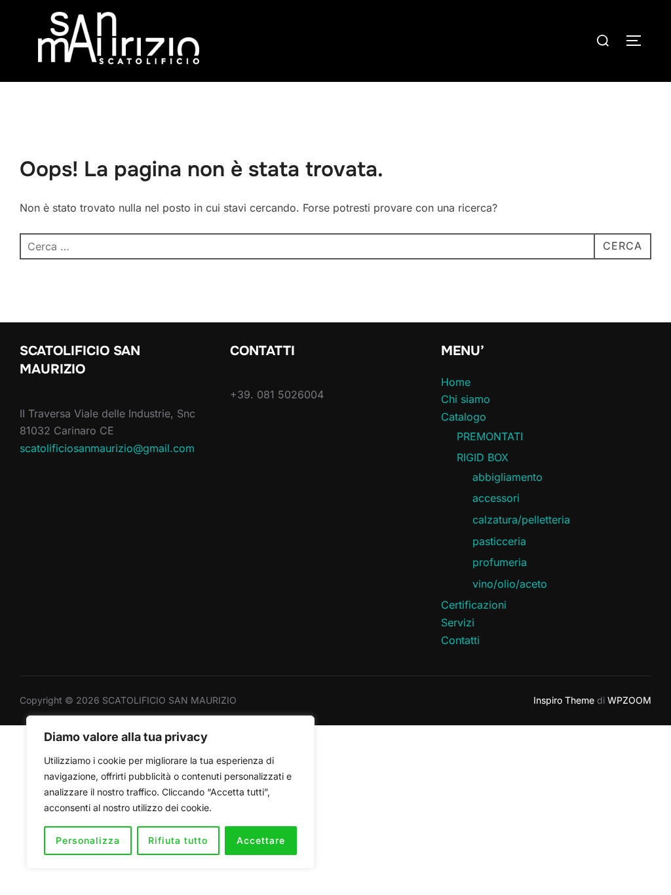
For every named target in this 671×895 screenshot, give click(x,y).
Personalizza (88, 840)
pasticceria (499, 541)
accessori (496, 498)
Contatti (460, 640)
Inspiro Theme (563, 700)
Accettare (261, 840)
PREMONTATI (490, 436)
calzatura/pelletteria (521, 519)
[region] (170, 792)
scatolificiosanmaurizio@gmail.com (107, 448)
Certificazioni (474, 604)
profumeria (499, 562)
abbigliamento (507, 477)
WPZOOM (629, 700)
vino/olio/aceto (509, 583)
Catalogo (463, 416)
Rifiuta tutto (178, 840)
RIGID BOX (482, 457)
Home (455, 382)
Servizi (457, 622)
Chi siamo (465, 399)
